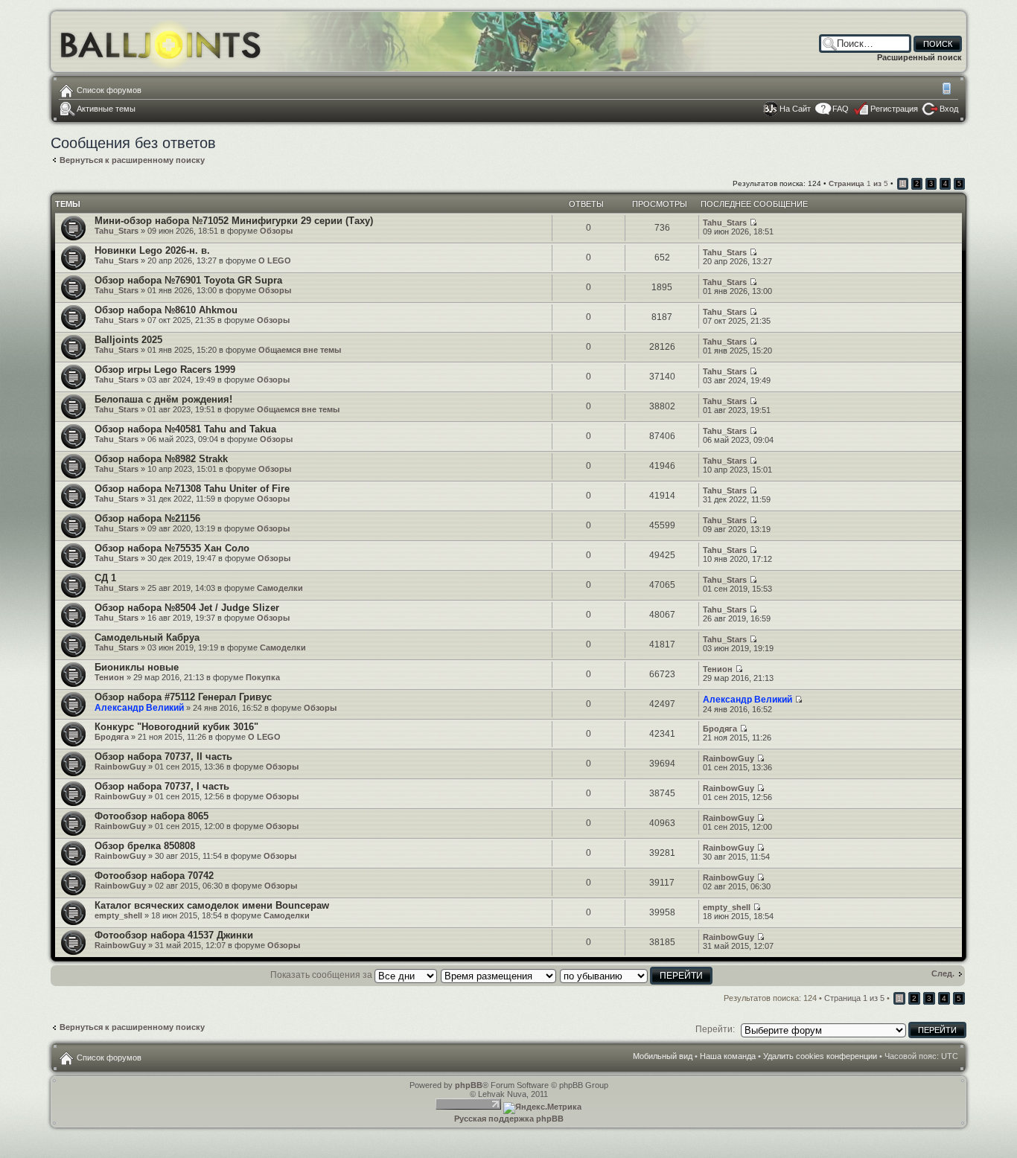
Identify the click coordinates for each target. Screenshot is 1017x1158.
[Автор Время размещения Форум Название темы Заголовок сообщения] (499, 975)
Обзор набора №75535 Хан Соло (172, 548)
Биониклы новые (137, 667)
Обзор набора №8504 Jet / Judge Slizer (187, 607)
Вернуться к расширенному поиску (132, 160)
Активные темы (106, 108)
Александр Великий (139, 708)
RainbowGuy (120, 766)
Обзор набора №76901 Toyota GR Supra (188, 280)
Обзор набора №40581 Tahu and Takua (185, 429)
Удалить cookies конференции (820, 1056)
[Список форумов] (161, 41)
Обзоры (276, 230)
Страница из (858, 183)
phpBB (468, 1085)
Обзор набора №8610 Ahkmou (166, 310)
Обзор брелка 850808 (145, 845)
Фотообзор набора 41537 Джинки (174, 935)
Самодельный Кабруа (147, 637)
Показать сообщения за (322, 975)
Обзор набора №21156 (147, 518)
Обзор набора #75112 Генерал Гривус (183, 697)
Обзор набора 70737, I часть (162, 786)
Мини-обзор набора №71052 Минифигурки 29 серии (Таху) (234, 220)
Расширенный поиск (919, 57)
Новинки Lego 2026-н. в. (152, 250)
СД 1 (105, 577)
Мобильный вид (947, 90)
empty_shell (118, 915)
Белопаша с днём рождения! (163, 399)
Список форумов (109, 90)
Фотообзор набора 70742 (154, 875)
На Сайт (795, 108)
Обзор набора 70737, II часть (163, 756)
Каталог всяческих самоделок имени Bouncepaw (212, 905)
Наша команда (728, 1056)
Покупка (263, 677)
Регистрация (894, 108)
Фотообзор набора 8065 (151, 816)
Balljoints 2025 (128, 339)
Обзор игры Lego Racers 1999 (165, 369)
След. (942, 973)
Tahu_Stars (116, 230)
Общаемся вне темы (299, 349)
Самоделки (280, 587)
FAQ (840, 108)
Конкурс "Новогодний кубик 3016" (176, 726)
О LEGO (274, 260)
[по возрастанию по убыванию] (637, 975)
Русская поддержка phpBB (509, 1118)
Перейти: (715, 1029)
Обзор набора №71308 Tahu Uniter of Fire (192, 488)
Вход (949, 108)
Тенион (109, 677)
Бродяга (112, 736)
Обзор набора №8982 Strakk (161, 458)
